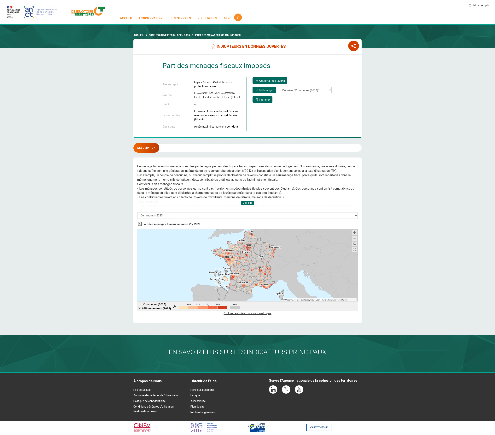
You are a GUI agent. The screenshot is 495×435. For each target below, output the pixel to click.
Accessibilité (198, 401)
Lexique (195, 395)
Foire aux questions (202, 389)
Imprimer (264, 99)
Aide (227, 18)
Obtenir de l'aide (203, 381)
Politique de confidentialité (149, 401)
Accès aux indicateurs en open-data (216, 126)
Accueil (126, 18)
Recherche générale (202, 412)
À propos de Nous (147, 381)
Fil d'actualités (142, 389)
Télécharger (266, 90)
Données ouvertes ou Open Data (169, 35)
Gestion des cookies (145, 411)
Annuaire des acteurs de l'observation (156, 395)
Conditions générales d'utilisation (153, 406)
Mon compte (481, 5)
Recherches (207, 18)
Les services (181, 18)
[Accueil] (90, 12)
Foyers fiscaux (203, 82)
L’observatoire (151, 18)
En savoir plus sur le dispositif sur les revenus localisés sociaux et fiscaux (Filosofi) (216, 115)
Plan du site (197, 406)
